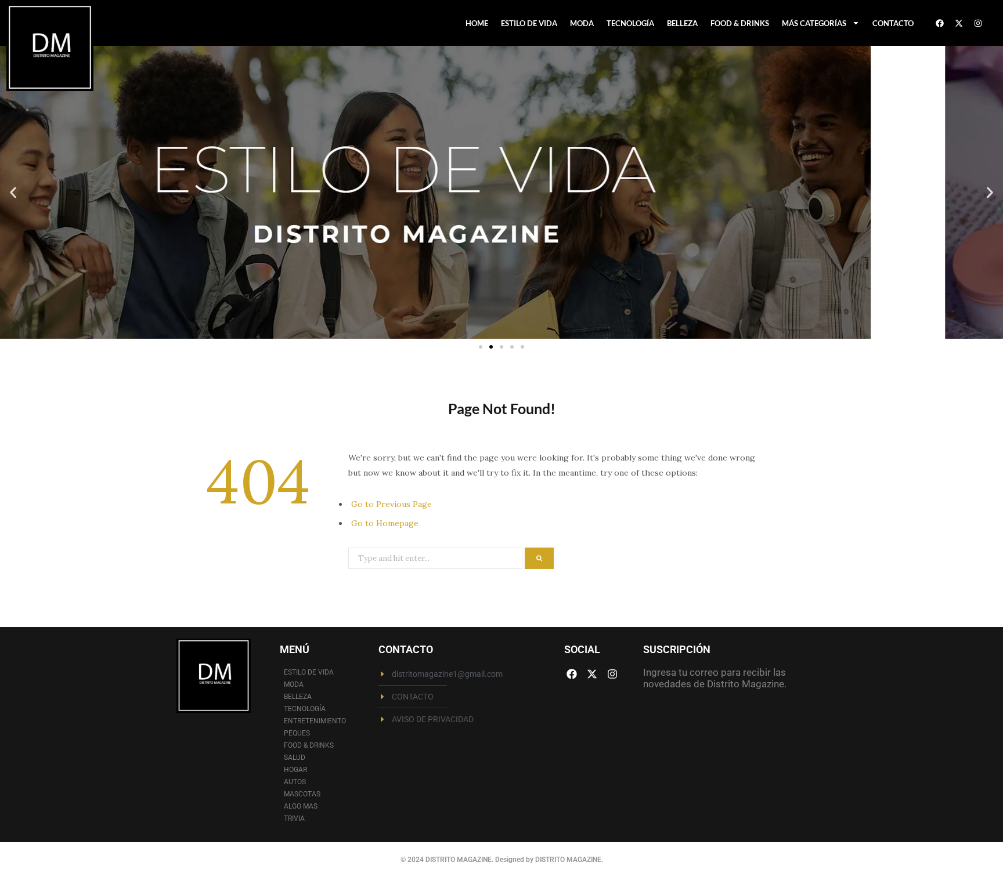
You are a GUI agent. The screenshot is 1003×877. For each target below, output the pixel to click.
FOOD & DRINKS (739, 23)
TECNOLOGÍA (630, 23)
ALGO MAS (301, 806)
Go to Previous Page (391, 504)
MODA (582, 23)
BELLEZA (682, 23)
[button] (13, 192)
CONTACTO (893, 23)
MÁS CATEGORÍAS (814, 23)
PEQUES (297, 733)
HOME (477, 23)
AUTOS (295, 782)
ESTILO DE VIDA (529, 23)
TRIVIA (294, 818)
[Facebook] (940, 23)
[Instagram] (978, 23)
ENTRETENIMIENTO (315, 721)
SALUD (294, 757)
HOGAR (295, 770)
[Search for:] (436, 557)
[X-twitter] (959, 23)
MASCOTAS (302, 794)
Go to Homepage (384, 523)
